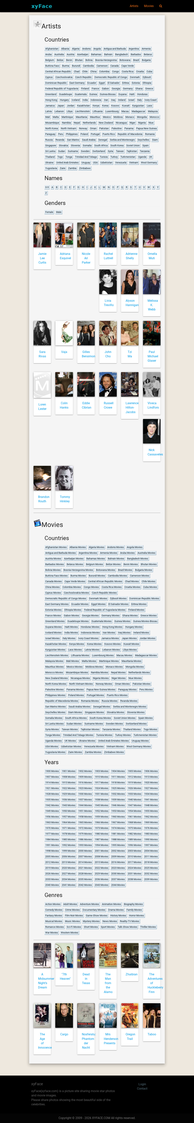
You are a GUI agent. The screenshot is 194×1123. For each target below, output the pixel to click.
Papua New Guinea (146, 128)
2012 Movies (52, 862)
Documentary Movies (94, 909)
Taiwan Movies (70, 729)
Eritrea (125, 82)
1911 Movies (118, 776)
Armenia (146, 48)
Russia (49, 139)
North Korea (51, 128)
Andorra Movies (115, 547)
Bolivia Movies (53, 570)
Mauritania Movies (131, 661)
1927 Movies (151, 788)
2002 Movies (118, 850)
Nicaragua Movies (80, 678)
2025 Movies (151, 867)
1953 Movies (118, 811)
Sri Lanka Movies (54, 723)
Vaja (64, 352)
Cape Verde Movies (75, 581)
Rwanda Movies (128, 700)
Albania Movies (78, 547)
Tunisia (104, 156)
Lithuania (97, 111)
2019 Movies (52, 867)
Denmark (135, 77)
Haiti (131, 94)
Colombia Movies (72, 587)
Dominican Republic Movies (144, 598)
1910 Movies (101, 776)
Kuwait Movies (131, 644)
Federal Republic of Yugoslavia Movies (104, 609)
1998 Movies (52, 850)
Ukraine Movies (87, 740)
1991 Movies (52, 845)
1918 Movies (118, 782)
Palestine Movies (54, 689)
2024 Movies (134, 867)
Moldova (118, 117)
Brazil (136, 60)
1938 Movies (101, 799)
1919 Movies (134, 782)
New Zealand (106, 122)
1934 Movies (151, 793)
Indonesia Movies (90, 632)
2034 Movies (68, 879)
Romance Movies (54, 926)
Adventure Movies (89, 904)
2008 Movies (101, 856)
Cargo (64, 1034)
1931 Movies (101, 793)
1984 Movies (52, 839)
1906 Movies (151, 771)
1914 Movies (52, 782)
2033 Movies (52, 879)
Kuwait (125, 105)
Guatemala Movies (102, 621)
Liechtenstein (82, 111)
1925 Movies (118, 788)
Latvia (48, 111)
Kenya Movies (76, 644)
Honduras (142, 94)
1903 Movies (101, 771)
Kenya (96, 105)
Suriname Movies (93, 723)
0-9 (47, 187)
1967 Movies (118, 822)
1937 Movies (85, 799)
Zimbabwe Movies (114, 752)
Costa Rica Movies (112, 587)
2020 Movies (68, 867)
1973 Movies (101, 828)
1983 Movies (151, 833)
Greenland (50, 94)
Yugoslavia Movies (55, 752)
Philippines (72, 134)
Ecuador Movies (79, 604)
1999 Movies (68, 850)
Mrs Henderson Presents (111, 1039)
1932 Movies (118, 793)
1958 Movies (85, 816)
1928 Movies (52, 793)
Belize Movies (113, 564)
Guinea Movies (122, 621)
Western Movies (69, 932)
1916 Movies (85, 782)
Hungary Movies (133, 626)
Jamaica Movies (110, 638)
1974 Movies (118, 828)
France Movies (53, 615)
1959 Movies (101, 816)
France (95, 88)
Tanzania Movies (111, 729)
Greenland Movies (55, 621)
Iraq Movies (124, 632)
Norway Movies (104, 683)
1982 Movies (134, 833)
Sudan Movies (74, 723)
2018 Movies (151, 862)
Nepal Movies (118, 672)
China (93, 71)
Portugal (95, 134)
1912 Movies (134, 776)
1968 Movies (134, 822)
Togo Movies (150, 729)
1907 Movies (52, 776)
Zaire (62, 168)
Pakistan (104, 128)
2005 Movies (52, 856)
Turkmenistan (127, 156)
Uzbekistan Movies (71, 746)
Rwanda (60, 139)
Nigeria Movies (101, 678)
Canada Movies (53, 581)
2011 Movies (151, 856)
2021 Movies (85, 867)
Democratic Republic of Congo (111, 77)
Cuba (149, 71)
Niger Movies (119, 678)
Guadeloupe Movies (78, 621)
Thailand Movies (132, 729)
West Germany (149, 162)
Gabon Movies (71, 615)
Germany (128, 88)
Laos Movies (75, 649)
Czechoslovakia (64, 77)
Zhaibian (132, 974)
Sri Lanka (50, 151)
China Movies (52, 587)
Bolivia (88, 60)
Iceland (76, 99)
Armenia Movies (108, 552)
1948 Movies (151, 805)
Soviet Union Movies (124, 718)
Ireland (121, 99)
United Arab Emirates (67, 162)
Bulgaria (146, 60)
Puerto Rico (108, 134)
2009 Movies (118, 856)
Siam (155, 139)
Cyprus (49, 77)
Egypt (102, 82)
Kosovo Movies (112, 644)
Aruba (48, 54)
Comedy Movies (53, 909)
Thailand (50, 156)
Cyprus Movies (53, 592)
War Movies (51, 932)
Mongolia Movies (135, 666)
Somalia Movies (53, 718)
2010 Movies (134, 856)
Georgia (116, 88)
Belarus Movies (75, 564)
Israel (131, 99)
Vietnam (133, 162)
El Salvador (113, 82)
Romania (150, 134)
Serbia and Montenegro (122, 139)
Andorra (86, 48)
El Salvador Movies (118, 604)
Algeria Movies (96, 547)
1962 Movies (151, 816)
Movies (149, 6)
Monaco (129, 117)
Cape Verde (127, 65)
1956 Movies (52, 816)
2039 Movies (151, 879)
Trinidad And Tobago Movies (78, 735)
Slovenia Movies (136, 712)
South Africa (101, 145)
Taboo (152, 1034)
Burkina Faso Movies (56, 575)
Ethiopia (147, 82)
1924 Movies (101, 788)
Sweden (85, 151)
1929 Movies (68, 793)
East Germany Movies (57, 604)
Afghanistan (51, 48)
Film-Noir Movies (74, 915)
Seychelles (143, 139)
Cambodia (88, 65)
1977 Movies (52, 833)
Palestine (117, 128)
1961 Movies (134, 816)
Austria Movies (53, 558)
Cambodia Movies (117, 575)
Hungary (64, 99)
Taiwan (120, 151)
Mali (47, 117)
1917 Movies (101, 782)
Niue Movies (135, 678)
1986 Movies (85, 839)
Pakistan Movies (141, 683)
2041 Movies (68, 885)
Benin (69, 60)
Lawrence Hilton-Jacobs (132, 408)
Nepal (77, 122)
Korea (105, 105)
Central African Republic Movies (105, 581)
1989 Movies (134, 839)
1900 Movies (52, 771)
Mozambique (52, 122)
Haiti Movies (71, 626)
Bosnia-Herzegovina (106, 60)
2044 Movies (118, 885)
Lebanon (59, 111)
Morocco (154, 117)
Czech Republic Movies (104, 592)
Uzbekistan (106, 162)
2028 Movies (85, 873)
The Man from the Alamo (108, 983)
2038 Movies (134, 879)
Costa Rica (127, 71)
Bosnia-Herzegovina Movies (78, 570)
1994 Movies (101, 845)
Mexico (107, 117)
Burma (65, 65)
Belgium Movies (94, 564)
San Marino (73, 139)
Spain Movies (145, 718)
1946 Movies (118, 805)
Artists (134, 6)
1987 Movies (101, 839)
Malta (56, 117)
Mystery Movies (91, 921)
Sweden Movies (114, 723)
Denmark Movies (98, 598)
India (85, 99)
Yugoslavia (51, 168)
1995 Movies (118, 845)
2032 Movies (151, 873)
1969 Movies (151, 822)
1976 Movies (151, 828)
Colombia (104, 71)
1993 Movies (85, 845)
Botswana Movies (105, 570)
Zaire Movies (75, 752)
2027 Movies (68, 873)
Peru (60, 134)
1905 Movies (134, 771)
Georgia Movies (90, 615)
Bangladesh (121, 54)
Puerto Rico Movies (117, 695)
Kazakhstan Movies (55, 644)
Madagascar (138, 111)
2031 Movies (134, 873)
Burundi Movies (97, 575)
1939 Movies (118, 799)
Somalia (87, 145)
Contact (142, 1088)
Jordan (70, 105)
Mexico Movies (74, 666)
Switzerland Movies (136, 723)
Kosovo (115, 105)
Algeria (75, 48)
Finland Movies (136, 609)
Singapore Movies (94, 712)
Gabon (105, 88)
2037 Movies (118, 879)
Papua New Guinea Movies (101, 689)
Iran (106, 99)
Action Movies (52, 904)
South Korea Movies (100, 718)
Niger (132, 122)
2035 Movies (85, 879)
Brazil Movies (125, 570)
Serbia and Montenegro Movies (129, 706)
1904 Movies (118, 771)
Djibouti (147, 77)
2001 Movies (101, 850)
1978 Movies (68, 833)
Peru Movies (146, 689)
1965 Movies (85, 822)
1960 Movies (118, 816)
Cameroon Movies (139, 575)
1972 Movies (85, 828)
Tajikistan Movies (90, 729)
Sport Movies (108, 926)
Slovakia (63, 145)
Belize (60, 60)
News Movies (109, 921)
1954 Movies (134, 811)
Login (142, 1084)
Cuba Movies (150, 587)
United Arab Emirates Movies (113, 740)
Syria (110, 151)
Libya (69, 111)
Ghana (138, 88)
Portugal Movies (95, 695)
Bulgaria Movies (143, 570)
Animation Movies (111, 904)
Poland (84, 134)
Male (58, 212)
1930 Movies (85, 793)
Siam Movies (75, 712)
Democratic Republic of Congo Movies (65, 598)
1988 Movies (118, 839)
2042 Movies (85, 885)
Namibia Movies (99, 672)
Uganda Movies (53, 740)
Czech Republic (83, 77)
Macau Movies (124, 655)
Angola (97, 48)
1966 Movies (101, 822)
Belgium (49, 60)
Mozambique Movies (77, 672)
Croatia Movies (132, 587)
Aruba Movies (127, 552)
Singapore (50, 145)
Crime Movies (72, 909)
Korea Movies (94, 644)
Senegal (102, 139)
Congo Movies (91, 587)
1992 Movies (68, 845)
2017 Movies (134, 862)
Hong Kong (51, 99)
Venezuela (120, 162)
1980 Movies (101, 833)
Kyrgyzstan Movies (55, 649)
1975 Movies (134, 828)
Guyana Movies (53, 626)
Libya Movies (130, 649)
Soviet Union (133, 145)
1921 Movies (52, 788)
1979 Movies (85, 833)
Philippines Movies (55, 695)
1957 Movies (68, 816)
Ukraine (49, 162)
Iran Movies (109, 632)
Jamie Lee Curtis (42, 258)
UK (150, 156)
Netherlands (89, 122)
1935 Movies (52, 799)
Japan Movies (129, 638)
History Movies (118, 915)
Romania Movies (90, 700)
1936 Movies (68, 799)
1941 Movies (151, 799)
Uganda (142, 156)
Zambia (72, 168)
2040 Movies (52, 885)
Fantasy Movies (53, 915)
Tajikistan (132, 151)
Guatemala (81, 94)
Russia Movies (109, 700)
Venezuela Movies (94, 746)
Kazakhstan (83, 105)
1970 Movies (52, 828)
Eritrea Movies (138, 604)
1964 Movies (68, 822)
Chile (85, 71)
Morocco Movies (54, 672)
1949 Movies (52, 811)
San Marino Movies (55, 706)
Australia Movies (146, 552)
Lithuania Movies (80, 655)
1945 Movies (101, 805)
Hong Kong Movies (112, 626)
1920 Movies (151, 782)
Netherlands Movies (139, 672)
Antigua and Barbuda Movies (60, 552)
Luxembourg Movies (103, 655)
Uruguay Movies (140, 740)
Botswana (125, 60)
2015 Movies (101, 862)
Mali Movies (72, 661)
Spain (145, 145)
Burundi (76, 65)
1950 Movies (68, 811)
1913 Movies (151, 776)
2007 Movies (85, 856)
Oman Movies (122, 683)
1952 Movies (101, 811)
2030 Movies (118, 873)
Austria (70, 54)
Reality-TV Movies (129, 921)
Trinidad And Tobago (86, 156)
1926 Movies (134, 788)
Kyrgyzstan (138, 105)
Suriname (73, 151)
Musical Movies (53, 921)
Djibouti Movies (118, 598)
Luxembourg (112, 111)
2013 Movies (68, 862)
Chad (76, 71)
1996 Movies (134, 845)
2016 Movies (118, 862)
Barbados (136, 54)
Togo (60, 156)
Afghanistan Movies (56, 547)
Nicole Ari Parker (86, 258)
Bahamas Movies (95, 558)
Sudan (61, 151)
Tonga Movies (52, 735)
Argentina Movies (88, 552)
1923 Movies (85, 788)
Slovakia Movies (115, 712)
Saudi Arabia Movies (79, 706)
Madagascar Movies (146, 655)
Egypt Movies (98, 604)
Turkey (114, 156)
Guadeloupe (65, 94)
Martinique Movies (109, 661)
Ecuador (91, 82)
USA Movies (51, 746)
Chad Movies (132, 581)
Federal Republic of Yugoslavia (61, 88)
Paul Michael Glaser (153, 356)
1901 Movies (68, 771)
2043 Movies (101, 885)
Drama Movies (116, 909)
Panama (128, 128)
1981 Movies (118, 833)
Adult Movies (70, 904)
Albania (65, 48)
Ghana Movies (130, 615)
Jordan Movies (147, 638)
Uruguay (85, 162)
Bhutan (79, 60)
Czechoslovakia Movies (76, 592)
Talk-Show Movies (127, 926)
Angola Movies (134, 547)
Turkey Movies (123, 735)
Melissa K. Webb (153, 305)
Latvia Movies (92, 649)
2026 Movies (52, 873)
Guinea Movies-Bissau (145, 621)
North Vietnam (68, 128)
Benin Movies (131, 564)
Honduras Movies (90, 626)
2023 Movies (118, 867)
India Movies (71, 632)
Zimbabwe (85, 168)
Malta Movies (89, 661)
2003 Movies (134, 850)
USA (95, 162)
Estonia (136, 82)
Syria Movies (52, 729)
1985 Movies (68, 839)
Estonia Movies (53, 609)
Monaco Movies (114, 666)
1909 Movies (85, 776)
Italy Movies (69, 638)
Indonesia (96, 99)
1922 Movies (68, 788)
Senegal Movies (101, 706)
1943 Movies (68, 805)
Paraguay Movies (127, 689)
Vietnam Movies (115, 746)
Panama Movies (75, 689)
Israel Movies (52, 638)
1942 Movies (52, 805)
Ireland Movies (141, 632)
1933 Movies (134, 793)
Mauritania (81, 117)
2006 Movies (68, 856)
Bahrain (108, 54)
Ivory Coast (150, 99)
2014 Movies (85, 862)
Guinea (93, 94)
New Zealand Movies (56, 678)
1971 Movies (68, 828)
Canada (114, 65)
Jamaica (50, 105)
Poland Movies (76, 695)
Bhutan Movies (149, 564)
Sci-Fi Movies (74, 926)
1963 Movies (52, 822)
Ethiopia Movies (72, 609)
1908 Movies (68, 776)
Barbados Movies (54, 564)
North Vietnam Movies (81, 683)
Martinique (67, 117)
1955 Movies (151, 811)
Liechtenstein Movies (56, 655)
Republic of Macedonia (130, 134)
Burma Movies (78, 575)
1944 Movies (85, 805)
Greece (149, 88)
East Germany (77, 82)
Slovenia (75, 145)
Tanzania (144, 151)
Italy (139, 99)
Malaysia (153, 111)
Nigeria (142, 122)
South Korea (117, 145)
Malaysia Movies (54, 661)
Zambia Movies (93, 752)
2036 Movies (101, 879)
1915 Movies (68, 782)
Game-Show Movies (96, 915)
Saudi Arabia (88, 139)
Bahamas (96, 54)
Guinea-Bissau (108, 94)
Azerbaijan (82, 54)
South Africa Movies (76, 718)
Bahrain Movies (116, 558)
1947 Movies (134, 805)
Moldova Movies (94, 666)
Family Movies (134, 909)
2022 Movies (101, 867)
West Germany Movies (139, 746)
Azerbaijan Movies (74, 558)
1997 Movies (151, 845)
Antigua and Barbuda (115, 48)
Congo (115, 71)
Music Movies (72, 921)
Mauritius (95, 117)
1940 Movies (134, 799)
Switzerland (98, 151)
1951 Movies (85, 811)
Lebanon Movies (111, 649)
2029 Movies (101, 873)
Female (49, 212)
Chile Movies (148, 581)
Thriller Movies (148, 926)
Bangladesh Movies (137, 558)
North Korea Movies (55, 683)
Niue (151, 122)
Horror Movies (136, 915)
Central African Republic (58, 71)
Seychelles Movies (55, 712)
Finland (85, 88)
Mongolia (142, 117)
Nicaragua (121, 122)
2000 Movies (85, 850)
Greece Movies (149, 615)
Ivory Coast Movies (88, 638)
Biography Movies (133, 904)
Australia (59, 54)
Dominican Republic (56, 82)
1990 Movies (151, 839)
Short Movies (91, 926)
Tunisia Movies (104, 735)
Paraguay (50, 134)
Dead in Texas (86, 979)
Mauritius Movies (54, 666)
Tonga (69, 156)
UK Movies (70, 740)
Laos (149, 105)
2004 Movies (151, 850)
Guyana (122, 94)
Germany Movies (111, 615)
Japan (60, 105)
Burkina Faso (52, 65)
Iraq (113, 99)
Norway (83, 128)
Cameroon (102, 65)
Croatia (140, 71)
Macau (125, 111)
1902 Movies (85, 771)
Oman (93, 128)
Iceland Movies (53, 632)
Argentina (134, 48)
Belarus (148, 54)
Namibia (66, 122)
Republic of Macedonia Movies (61, 700)
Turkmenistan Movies (145, 735)
